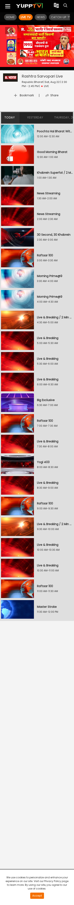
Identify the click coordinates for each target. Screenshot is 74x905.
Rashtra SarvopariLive (42, 76)
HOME (10, 17)
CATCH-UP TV (61, 17)
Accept (37, 896)
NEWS (41, 17)
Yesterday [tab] (35, 117)
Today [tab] (9, 117)
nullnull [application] (21, 66)
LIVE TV (26, 17)
